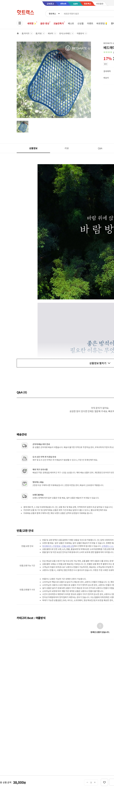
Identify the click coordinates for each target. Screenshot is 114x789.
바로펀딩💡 (101, 23)
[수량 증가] (95, 782)
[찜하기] (104, 782)
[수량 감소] (87, 782)
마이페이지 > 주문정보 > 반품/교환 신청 (58, 546)
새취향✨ (31, 23)
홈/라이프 (25, 33)
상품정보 (33, 148)
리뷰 (67, 148)
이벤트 (90, 23)
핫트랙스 (52, 13)
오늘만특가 (59, 23)
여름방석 (80, 33)
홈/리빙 (39, 33)
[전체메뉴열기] (20, 23)
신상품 (80, 23)
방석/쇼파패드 (65, 33)
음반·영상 (44, 23)
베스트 (71, 23)
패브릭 (50, 33)
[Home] (18, 33)
